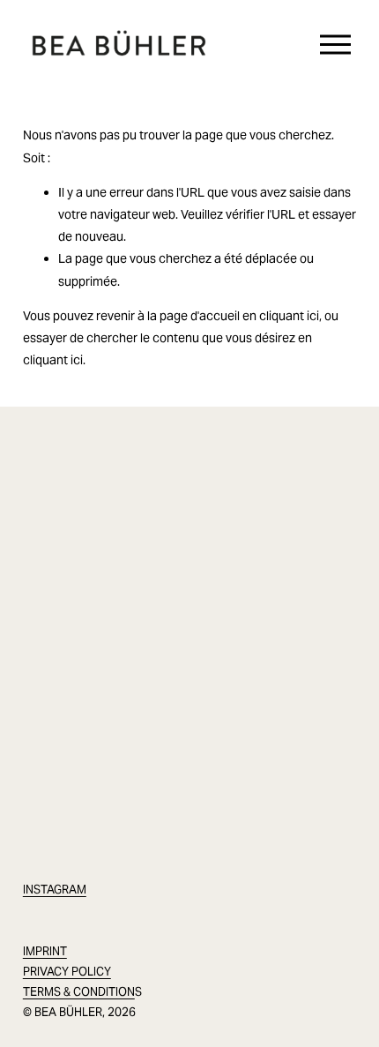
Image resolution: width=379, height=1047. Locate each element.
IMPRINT (45, 951)
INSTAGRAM (54, 889)
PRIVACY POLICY (67, 971)
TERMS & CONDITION (79, 991)
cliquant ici (289, 316)
